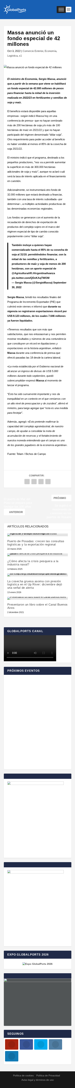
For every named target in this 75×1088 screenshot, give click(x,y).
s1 (20, 55)
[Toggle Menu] (61, 9)
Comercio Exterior (33, 50)
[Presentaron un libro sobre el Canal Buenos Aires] (37, 598)
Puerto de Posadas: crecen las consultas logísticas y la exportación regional (35, 543)
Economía (50, 50)
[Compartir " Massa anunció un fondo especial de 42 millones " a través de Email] (47, 481)
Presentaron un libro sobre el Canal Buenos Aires (37, 606)
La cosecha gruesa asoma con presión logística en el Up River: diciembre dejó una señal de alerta (34, 584)
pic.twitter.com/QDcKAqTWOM (31, 277)
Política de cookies (23, 1075)
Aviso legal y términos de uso (37, 1079)
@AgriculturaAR (22, 273)
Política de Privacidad (48, 1075)
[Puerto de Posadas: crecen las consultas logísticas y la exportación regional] (37, 534)
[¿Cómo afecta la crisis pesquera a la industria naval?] (37, 554)
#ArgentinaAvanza (44, 273)
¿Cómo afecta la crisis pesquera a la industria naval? (32, 563)
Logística (12, 55)
